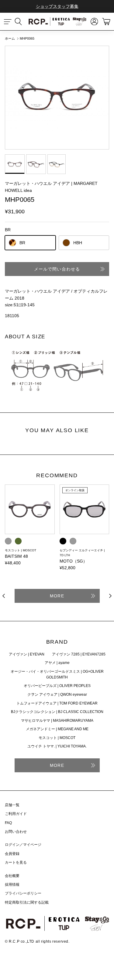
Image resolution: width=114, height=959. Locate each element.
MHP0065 (27, 38)
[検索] (21, 21)
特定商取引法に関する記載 (27, 902)
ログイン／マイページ (23, 844)
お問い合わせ (16, 831)
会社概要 (12, 876)
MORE (57, 595)
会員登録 (12, 854)
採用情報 (12, 884)
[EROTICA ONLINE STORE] (57, 21)
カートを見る (16, 862)
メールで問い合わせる (57, 269)
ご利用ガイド (16, 814)
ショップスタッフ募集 (57, 6)
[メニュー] (8, 21)
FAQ (8, 823)
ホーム (10, 38)
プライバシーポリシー (23, 893)
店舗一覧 (12, 805)
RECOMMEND (57, 475)
